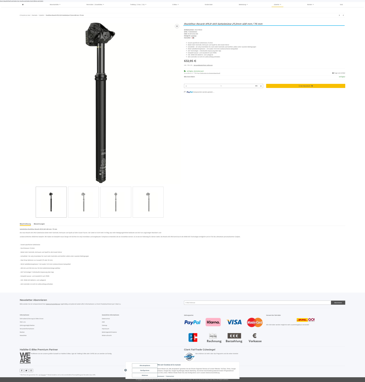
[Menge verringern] (186, 86)
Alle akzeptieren (145, 365)
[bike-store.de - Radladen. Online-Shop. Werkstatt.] (23, 4)
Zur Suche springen (23, 1)
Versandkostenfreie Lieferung (203, 65)
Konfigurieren (144, 370)
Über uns (23, 322)
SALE (341, 4)
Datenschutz (170, 376)
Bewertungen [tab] (39, 224)
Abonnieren (338, 303)
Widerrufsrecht (107, 335)
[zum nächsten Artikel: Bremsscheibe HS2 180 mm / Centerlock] (339, 15)
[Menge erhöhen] (261, 86)
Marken (22, 332)
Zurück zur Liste (25, 15)
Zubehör (193, 36)
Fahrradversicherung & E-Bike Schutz (31, 319)
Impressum (160, 376)
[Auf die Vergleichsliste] (177, 26)
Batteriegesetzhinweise (109, 332)
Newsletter (23, 335)
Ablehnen (145, 375)
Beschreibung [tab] (25, 224)
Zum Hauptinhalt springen (8, 1)
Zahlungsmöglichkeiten (27, 325)
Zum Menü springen (36, 1)
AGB (103, 322)
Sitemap (104, 325)
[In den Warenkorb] (21, 22)
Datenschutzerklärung (53, 304)
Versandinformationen (27, 329)
